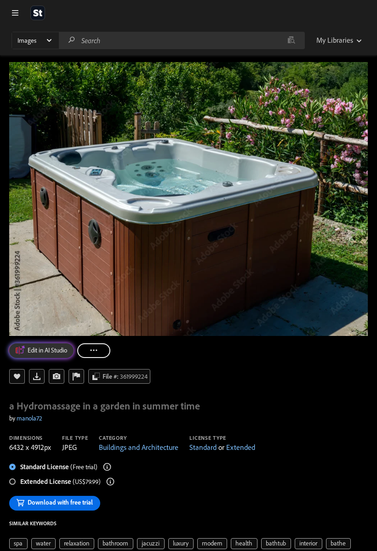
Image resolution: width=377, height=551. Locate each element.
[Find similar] (291, 40)
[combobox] (182, 40)
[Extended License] (110, 481)
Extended (240, 447)
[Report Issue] (76, 376)
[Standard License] (107, 467)
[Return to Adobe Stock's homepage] (37, 13)
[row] (18, 543)
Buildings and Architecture (138, 447)
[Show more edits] (93, 350)
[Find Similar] (56, 376)
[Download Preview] (37, 376)
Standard (203, 447)
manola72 (29, 418)
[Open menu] (15, 13)
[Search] (72, 40)
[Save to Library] (17, 376)
